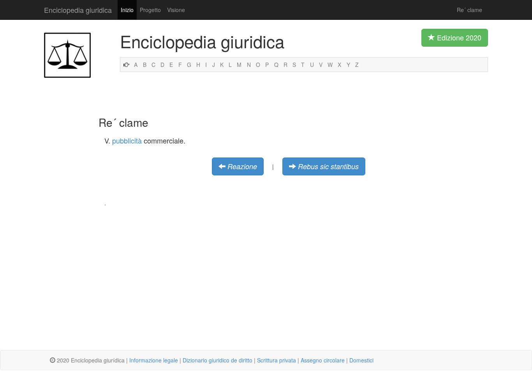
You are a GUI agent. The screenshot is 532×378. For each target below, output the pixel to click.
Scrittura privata (276, 360)
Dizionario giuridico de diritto (217, 360)
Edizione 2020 (458, 37)
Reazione (242, 166)
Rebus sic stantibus (328, 166)
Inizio (127, 10)
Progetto (150, 10)
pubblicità (127, 140)
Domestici (361, 360)
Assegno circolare (323, 360)
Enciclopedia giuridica (78, 10)
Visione (176, 10)
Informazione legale (153, 360)
